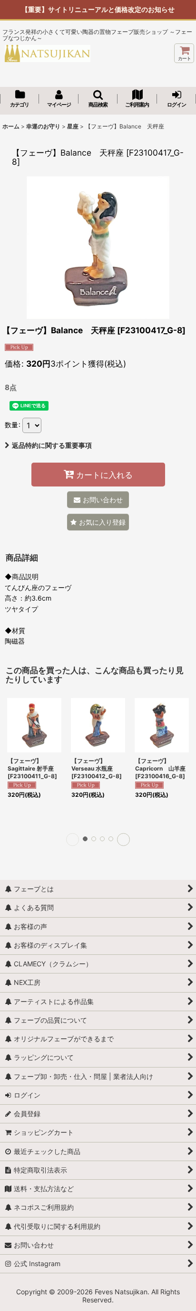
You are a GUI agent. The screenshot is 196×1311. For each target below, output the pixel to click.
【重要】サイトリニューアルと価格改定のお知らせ (98, 9)
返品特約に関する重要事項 (52, 445)
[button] (98, 99)
